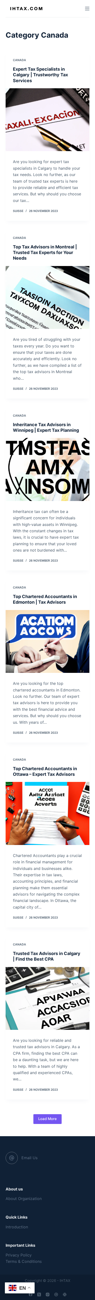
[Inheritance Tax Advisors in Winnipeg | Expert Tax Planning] (47, 469)
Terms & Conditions (24, 1261)
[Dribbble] (56, 1294)
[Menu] (87, 8)
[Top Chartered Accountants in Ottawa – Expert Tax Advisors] (47, 813)
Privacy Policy (19, 1255)
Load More (47, 1118)
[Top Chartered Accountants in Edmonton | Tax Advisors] (47, 641)
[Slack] (64, 1294)
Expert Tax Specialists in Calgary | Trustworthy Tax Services (40, 75)
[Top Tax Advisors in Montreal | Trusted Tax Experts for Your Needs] (47, 297)
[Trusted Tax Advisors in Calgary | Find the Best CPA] (47, 998)
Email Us (29, 1157)
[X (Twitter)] (39, 1294)
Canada (19, 60)
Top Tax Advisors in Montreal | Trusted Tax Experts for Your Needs (45, 252)
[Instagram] (47, 1294)
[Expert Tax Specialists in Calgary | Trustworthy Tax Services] (47, 119)
